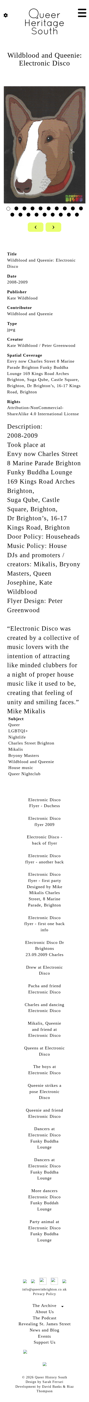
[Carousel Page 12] (20, 215)
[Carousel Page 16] (53, 215)
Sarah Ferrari (52, 1382)
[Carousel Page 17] (61, 215)
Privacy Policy (44, 1294)
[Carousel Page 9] (73, 208)
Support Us (45, 1342)
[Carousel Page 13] (28, 215)
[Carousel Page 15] (45, 215)
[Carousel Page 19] (77, 215)
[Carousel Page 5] (40, 208)
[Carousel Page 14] (36, 215)
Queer (14, 724)
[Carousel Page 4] (32, 208)
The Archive (44, 1305)
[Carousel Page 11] (12, 215)
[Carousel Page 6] (49, 208)
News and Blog (44, 1330)
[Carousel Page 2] (16, 208)
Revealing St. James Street (45, 1323)
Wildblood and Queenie (31, 761)
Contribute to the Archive (44, 1311)
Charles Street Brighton (31, 743)
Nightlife (17, 737)
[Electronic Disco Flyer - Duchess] (45, 144)
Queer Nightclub (24, 773)
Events (44, 1336)
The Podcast (44, 1318)
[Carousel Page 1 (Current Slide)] (8, 209)
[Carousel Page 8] (65, 208)
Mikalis (15, 749)
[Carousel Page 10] (81, 208)
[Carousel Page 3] (24, 208)
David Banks (52, 1386)
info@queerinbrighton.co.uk (44, 1289)
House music (20, 767)
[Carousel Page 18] (69, 215)
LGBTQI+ (18, 731)
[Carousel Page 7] (57, 208)
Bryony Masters (23, 755)
